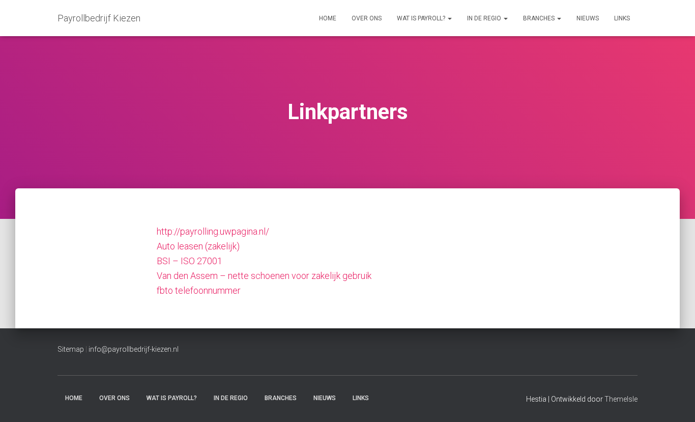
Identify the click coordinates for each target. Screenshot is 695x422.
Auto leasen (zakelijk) (198, 246)
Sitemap (70, 349)
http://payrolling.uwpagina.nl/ (213, 231)
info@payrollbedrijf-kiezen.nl (134, 349)
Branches (539, 18)
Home (327, 18)
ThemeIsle (621, 399)
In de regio (485, 18)
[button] (449, 18)
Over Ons (367, 18)
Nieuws (587, 18)
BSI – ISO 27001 (189, 261)
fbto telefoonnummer (199, 290)
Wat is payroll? (422, 18)
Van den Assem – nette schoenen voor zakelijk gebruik (264, 275)
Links (622, 18)
